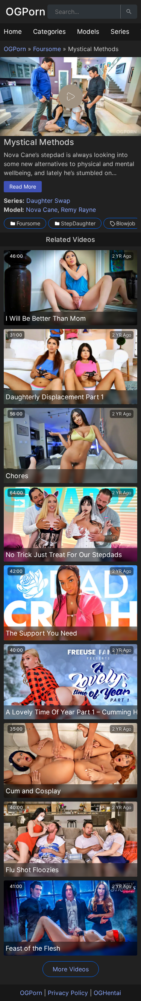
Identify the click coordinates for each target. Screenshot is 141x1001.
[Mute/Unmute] (118, 128)
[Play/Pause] (9, 128)
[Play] (71, 97)
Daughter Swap (48, 200)
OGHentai (107, 992)
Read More (22, 186)
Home (13, 31)
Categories (49, 31)
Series (120, 31)
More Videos (71, 969)
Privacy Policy (68, 992)
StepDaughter (78, 223)
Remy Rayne (78, 209)
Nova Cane (42, 209)
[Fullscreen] (132, 128)
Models (88, 31)
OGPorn (25, 11)
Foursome (47, 49)
